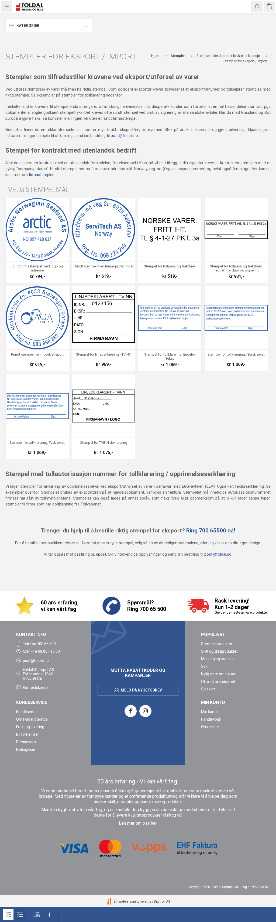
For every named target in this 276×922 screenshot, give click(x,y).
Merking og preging (217, 659)
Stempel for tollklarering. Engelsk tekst (170, 356)
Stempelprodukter (216, 644)
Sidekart (208, 689)
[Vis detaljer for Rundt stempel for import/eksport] (37, 317)
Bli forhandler (27, 734)
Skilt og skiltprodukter (219, 651)
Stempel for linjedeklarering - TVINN (103, 354)
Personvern (26, 742)
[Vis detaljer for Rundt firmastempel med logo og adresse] (37, 229)
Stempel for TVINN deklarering (103, 443)
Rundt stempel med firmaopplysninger (103, 266)
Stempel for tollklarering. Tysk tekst (37, 443)
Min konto (209, 712)
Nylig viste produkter (218, 674)
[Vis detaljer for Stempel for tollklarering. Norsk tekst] (236, 317)
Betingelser (26, 749)
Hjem (155, 56)
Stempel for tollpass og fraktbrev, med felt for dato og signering (236, 268)
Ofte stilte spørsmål (218, 681)
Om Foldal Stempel (32, 719)
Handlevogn (211, 719)
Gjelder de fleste (227, 612)
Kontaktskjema (36, 687)
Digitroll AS (162, 901)
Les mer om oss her (138, 823)
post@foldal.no (124, 135)
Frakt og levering (30, 727)
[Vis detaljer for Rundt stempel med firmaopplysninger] (103, 229)
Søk (204, 666)
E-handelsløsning (127, 901)
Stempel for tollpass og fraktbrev (170, 266)
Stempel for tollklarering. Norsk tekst (236, 354)
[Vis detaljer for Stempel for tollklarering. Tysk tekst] (37, 406)
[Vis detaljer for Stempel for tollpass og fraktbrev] (169, 229)
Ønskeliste (210, 727)
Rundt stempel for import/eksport (37, 354)
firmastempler (41, 174)
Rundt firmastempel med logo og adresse (37, 268)
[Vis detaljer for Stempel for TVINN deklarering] (103, 406)
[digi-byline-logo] (110, 901)
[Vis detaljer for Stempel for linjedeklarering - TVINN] (103, 317)
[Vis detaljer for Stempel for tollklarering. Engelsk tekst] (169, 317)
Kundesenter (27, 712)
